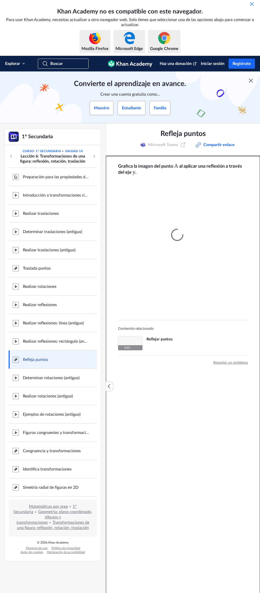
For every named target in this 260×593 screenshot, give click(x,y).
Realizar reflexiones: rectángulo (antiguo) (56, 341)
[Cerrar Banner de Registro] (251, 81)
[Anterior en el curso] (11, 156)
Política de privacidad (66, 548)
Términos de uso (36, 548)
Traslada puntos (37, 268)
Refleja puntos (35, 360)
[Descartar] (252, 4)
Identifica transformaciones (47, 469)
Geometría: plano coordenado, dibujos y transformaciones (54, 517)
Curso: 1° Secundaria (42, 151)
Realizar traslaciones (41, 214)
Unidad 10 (74, 151)
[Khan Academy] (130, 63)
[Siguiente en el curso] (94, 156)
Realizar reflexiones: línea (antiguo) (53, 323)
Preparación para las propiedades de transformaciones (56, 177)
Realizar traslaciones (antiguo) (49, 250)
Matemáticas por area (48, 506)
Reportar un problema (230, 360)
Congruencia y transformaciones (52, 451)
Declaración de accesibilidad (66, 552)
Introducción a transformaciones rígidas (56, 195)
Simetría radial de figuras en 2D (50, 487)
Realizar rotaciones (39, 287)
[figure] (177, 232)
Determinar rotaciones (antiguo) (51, 378)
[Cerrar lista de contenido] (110, 386)
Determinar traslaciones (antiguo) (52, 232)
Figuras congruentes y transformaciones (56, 433)
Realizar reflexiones (40, 305)
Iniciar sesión (212, 64)
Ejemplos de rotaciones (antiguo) (51, 414)
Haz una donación (176, 64)
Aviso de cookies (32, 552)
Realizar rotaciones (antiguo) (48, 396)
